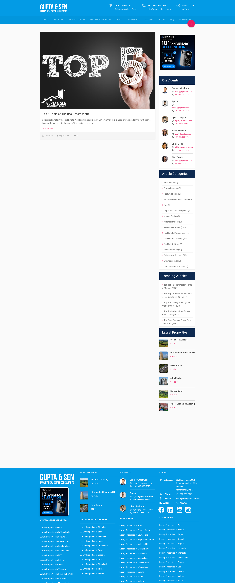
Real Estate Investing (173, 238)
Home (46, 20)
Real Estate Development (175, 233)
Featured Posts (171, 194)
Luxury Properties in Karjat (171, 534)
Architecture (169, 182)
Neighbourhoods (171, 222)
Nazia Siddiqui (179, 130)
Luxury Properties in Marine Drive (134, 549)
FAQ (172, 20)
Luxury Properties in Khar (51, 527)
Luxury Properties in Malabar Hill (134, 544)
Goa (166, 205)
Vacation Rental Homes (174, 266)
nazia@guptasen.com (184, 134)
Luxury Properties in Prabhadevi (94, 545)
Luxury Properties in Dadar (91, 541)
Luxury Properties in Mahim (132, 581)
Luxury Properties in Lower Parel (134, 535)
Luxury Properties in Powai (91, 559)
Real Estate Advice (172, 227)
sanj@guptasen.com (183, 91)
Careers (149, 20)
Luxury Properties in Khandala (172, 553)
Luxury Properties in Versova (53, 569)
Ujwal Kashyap (179, 117)
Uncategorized (170, 261)
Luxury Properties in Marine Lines (134, 558)
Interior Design (170, 216)
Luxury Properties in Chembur (93, 527)
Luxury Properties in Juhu (51, 564)
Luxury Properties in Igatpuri (171, 576)
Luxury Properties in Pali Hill (52, 560)
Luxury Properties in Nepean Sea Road (137, 539)
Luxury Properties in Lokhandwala (55, 532)
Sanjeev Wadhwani (181, 88)
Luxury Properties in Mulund (92, 573)
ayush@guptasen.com (181, 108)
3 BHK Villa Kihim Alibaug (182, 404)
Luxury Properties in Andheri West (55, 541)
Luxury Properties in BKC (51, 555)
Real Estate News (172, 244)
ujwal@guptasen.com (183, 121)
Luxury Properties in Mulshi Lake (173, 557)
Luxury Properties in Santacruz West (56, 574)
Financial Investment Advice (176, 199)
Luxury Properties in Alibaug (171, 530)
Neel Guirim (176, 365)
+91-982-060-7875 (182, 94)
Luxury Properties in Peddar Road (134, 562)
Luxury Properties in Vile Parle (53, 578)
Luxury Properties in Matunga (93, 536)
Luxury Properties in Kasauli (171, 571)
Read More (47, 129)
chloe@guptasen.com (184, 147)
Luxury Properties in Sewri (91, 550)
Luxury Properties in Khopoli (171, 539)
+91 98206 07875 (181, 124)
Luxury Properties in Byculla (132, 572)
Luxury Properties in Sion (91, 532)
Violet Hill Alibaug (179, 340)
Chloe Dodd (177, 144)
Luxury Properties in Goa (170, 567)
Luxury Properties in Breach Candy (135, 530)
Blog (162, 20)
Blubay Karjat (176, 391)
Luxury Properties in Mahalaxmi (133, 553)
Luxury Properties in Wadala (92, 555)
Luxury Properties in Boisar (171, 580)
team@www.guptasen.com (188, 498)
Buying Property (171, 188)
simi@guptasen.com (183, 160)
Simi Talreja (177, 157)
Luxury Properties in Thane (92, 569)
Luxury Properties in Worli (131, 525)
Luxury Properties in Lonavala (172, 548)
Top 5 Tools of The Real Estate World (66, 114)
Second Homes (171, 250)
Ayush (175, 101)
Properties (75, 20)
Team (119, 20)
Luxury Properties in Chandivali (93, 564)
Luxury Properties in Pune (170, 525)
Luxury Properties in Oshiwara (53, 537)
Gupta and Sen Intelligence (176, 210)
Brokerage (134, 20)
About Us (59, 20)
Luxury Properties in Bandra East (54, 550)
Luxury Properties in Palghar (171, 543)
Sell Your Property (100, 20)
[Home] (54, 9)
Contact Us (185, 20)
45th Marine (176, 378)
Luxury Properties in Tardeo (132, 576)
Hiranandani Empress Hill (182, 352)
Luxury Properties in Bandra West (55, 546)
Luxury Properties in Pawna (171, 562)
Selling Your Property (173, 255)
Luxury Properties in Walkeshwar (134, 567)
